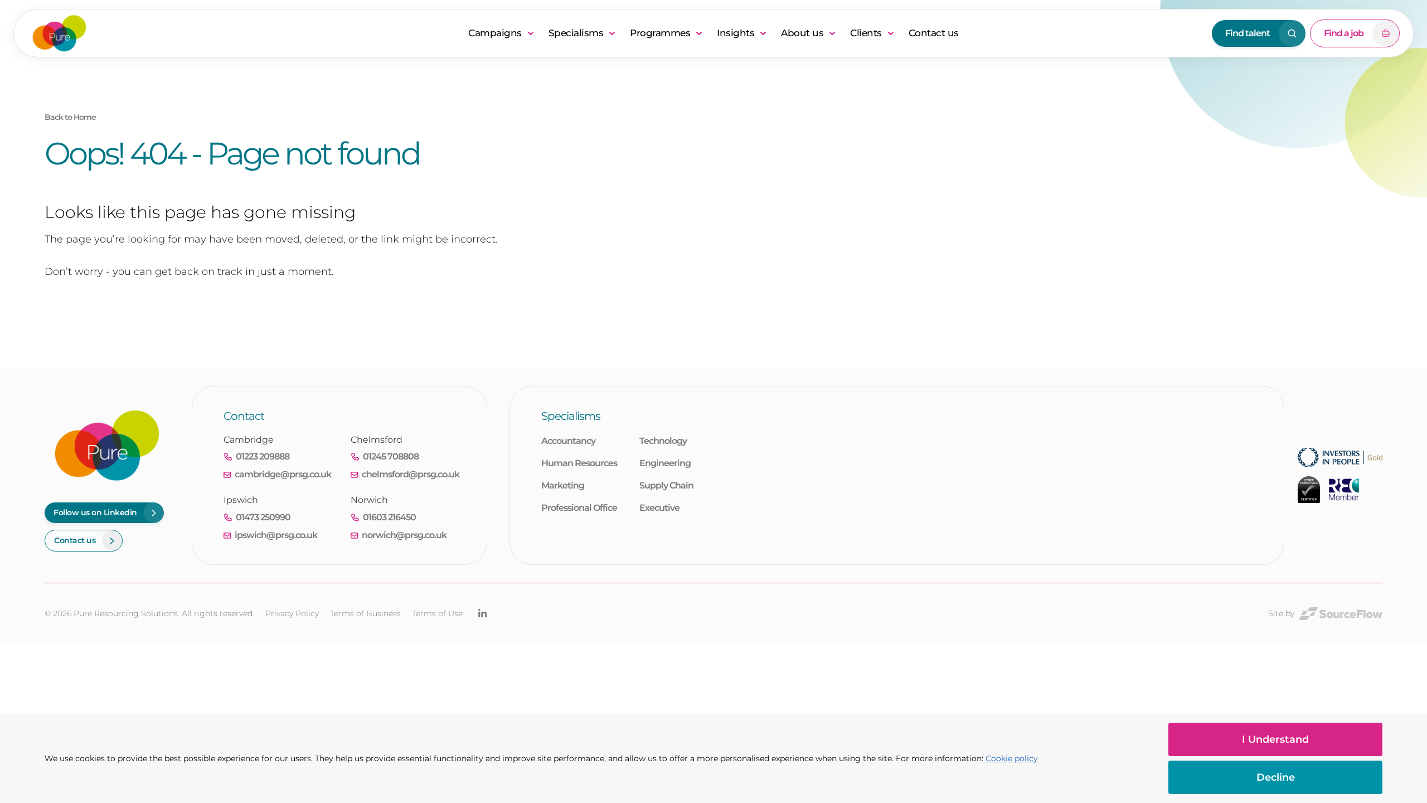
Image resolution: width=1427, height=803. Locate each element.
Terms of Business (365, 613)
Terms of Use (437, 613)
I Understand (1275, 739)
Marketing (562, 485)
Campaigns (495, 32)
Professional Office (579, 507)
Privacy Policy (292, 613)
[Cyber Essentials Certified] (1309, 489)
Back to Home (70, 117)
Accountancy (568, 441)
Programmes (660, 32)
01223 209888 (262, 456)
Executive (659, 507)
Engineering (665, 463)
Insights (735, 32)
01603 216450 (389, 517)
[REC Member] (1344, 489)
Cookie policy (1012, 758)
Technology (663, 441)
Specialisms (576, 32)
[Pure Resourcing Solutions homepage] (243, 33)
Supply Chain (666, 485)
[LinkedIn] (482, 613)
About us (802, 32)
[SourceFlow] (1340, 613)
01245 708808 (391, 456)
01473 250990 (263, 517)
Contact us (934, 32)
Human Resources (579, 463)
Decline (1275, 777)
